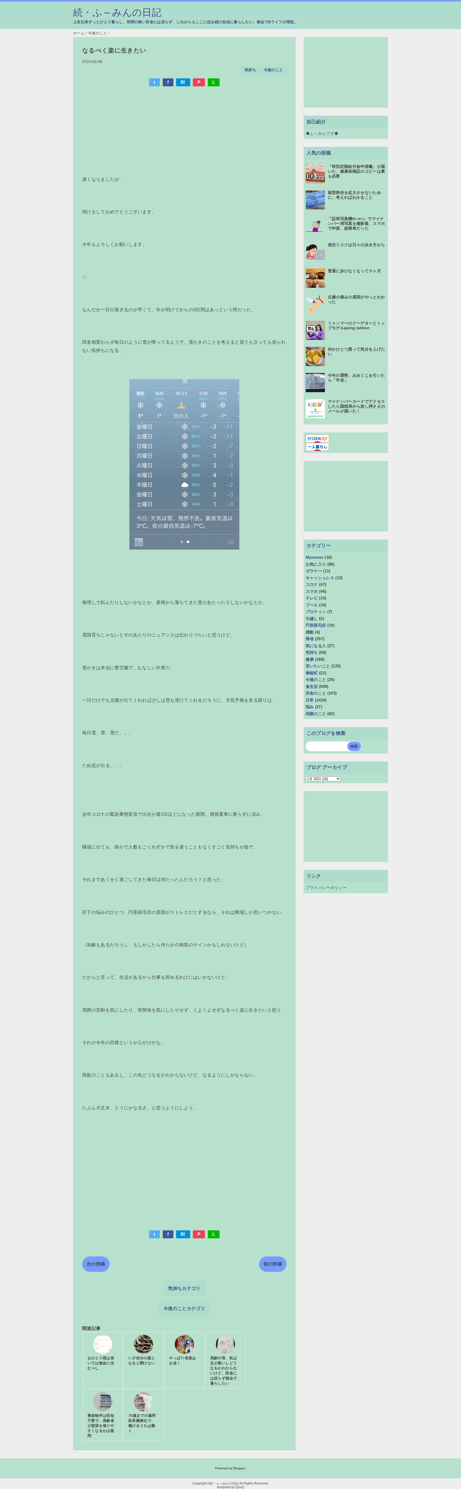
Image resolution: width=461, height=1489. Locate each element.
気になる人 (316, 645)
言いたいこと (318, 666)
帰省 (310, 638)
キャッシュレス (320, 577)
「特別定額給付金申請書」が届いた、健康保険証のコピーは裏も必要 (356, 171)
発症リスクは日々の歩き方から (356, 244)
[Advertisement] (184, 130)
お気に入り (316, 564)
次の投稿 (96, 1264)
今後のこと (273, 70)
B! (183, 82)
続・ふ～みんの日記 (117, 12)
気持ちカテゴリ (184, 1288)
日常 (310, 700)
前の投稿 (273, 1264)
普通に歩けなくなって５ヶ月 (354, 271)
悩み (310, 706)
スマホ (312, 591)
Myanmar (315, 557)
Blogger (239, 1468)
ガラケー (314, 571)
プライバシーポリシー (326, 887)
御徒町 (312, 673)
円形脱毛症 (316, 625)
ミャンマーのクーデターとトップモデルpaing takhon (356, 325)
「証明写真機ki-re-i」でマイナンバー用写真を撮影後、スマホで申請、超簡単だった (356, 223)
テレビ (312, 598)
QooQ (240, 1487)
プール (312, 605)
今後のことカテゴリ (184, 1308)
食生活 (312, 686)
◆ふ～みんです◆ (322, 133)
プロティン (316, 611)
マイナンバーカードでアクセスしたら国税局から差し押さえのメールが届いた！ (356, 406)
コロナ (312, 584)
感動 (310, 632)
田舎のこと (316, 693)
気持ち (250, 70)
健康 (310, 659)
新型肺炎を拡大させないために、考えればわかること (354, 195)
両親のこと (316, 713)
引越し (312, 618)
